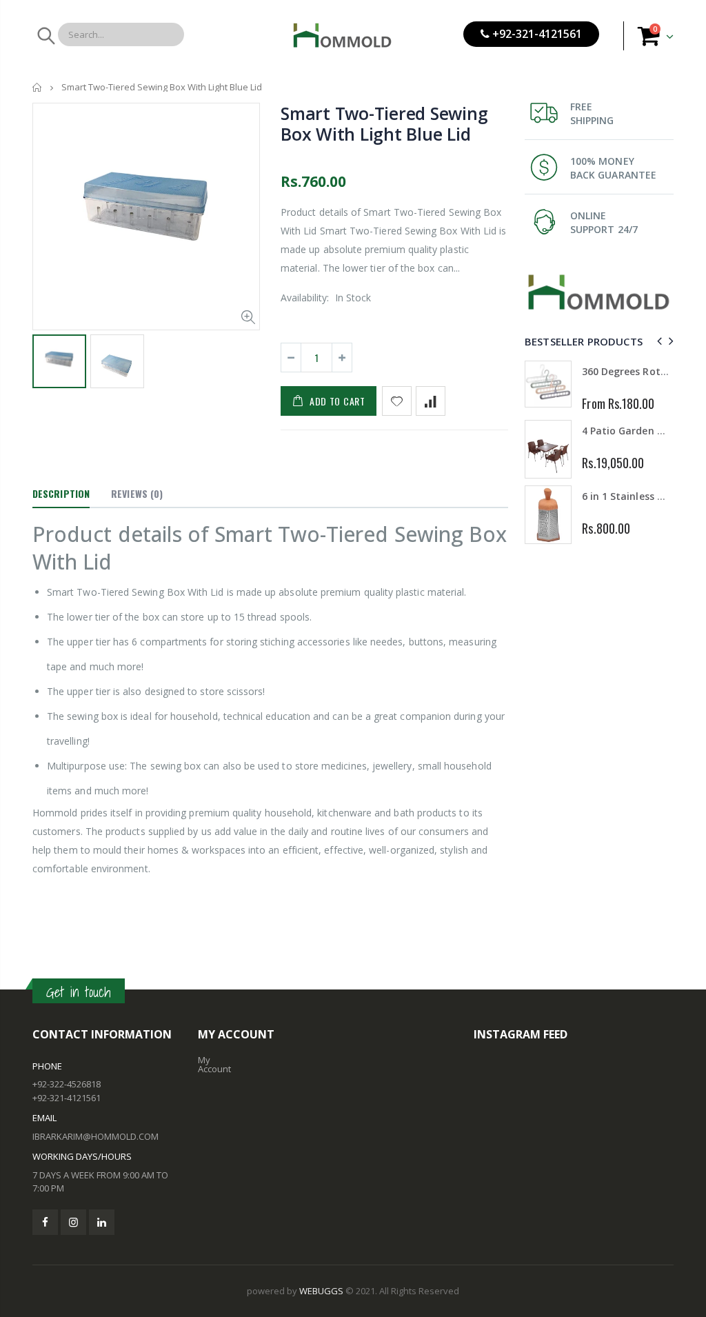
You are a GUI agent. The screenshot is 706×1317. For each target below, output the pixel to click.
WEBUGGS (321, 1291)
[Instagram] (73, 1222)
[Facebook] (45, 1222)
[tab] (61, 494)
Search (45, 36)
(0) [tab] (137, 493)
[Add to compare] (430, 401)
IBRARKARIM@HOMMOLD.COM (95, 1136)
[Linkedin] (101, 1222)
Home (37, 87)
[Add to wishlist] (397, 401)
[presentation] (657, 341)
